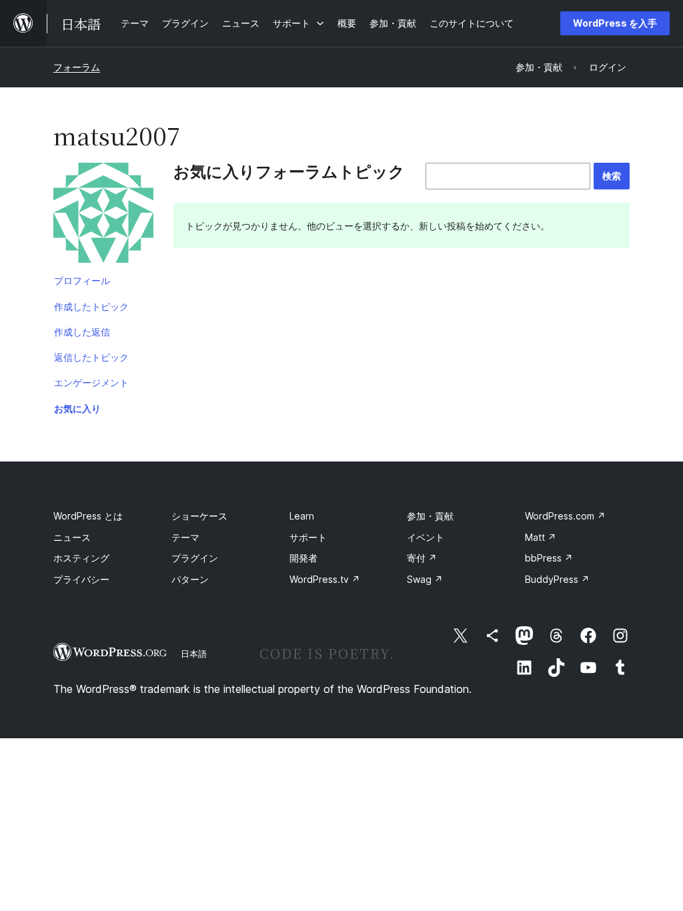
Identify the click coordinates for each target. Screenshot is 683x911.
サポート (308, 537)
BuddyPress (557, 579)
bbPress (549, 558)
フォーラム (76, 67)
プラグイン (194, 558)
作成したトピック (91, 306)
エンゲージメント (91, 382)
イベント (425, 537)
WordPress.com (565, 516)
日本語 (194, 653)
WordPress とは (88, 516)
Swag (425, 579)
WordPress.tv (324, 579)
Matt (540, 537)
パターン (190, 579)
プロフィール (82, 280)
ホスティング (81, 558)
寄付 (422, 558)
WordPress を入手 (615, 23)
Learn (301, 516)
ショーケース (199, 516)
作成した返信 (82, 331)
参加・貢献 (430, 516)
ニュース (72, 537)
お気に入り (77, 408)
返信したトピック (91, 357)
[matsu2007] (103, 215)
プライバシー (81, 579)
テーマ (185, 537)
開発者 (303, 558)
